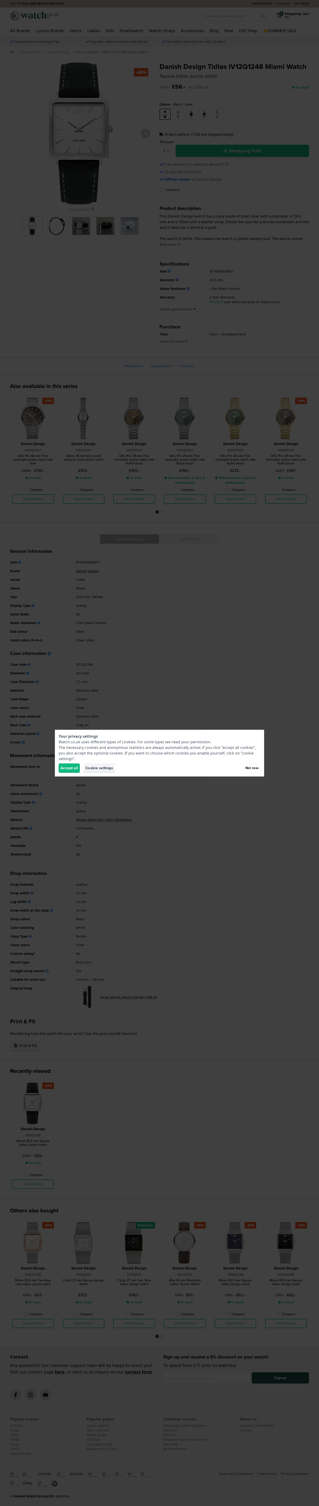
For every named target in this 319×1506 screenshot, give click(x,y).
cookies (128, 741)
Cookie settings (99, 768)
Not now (252, 768)
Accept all (69, 768)
